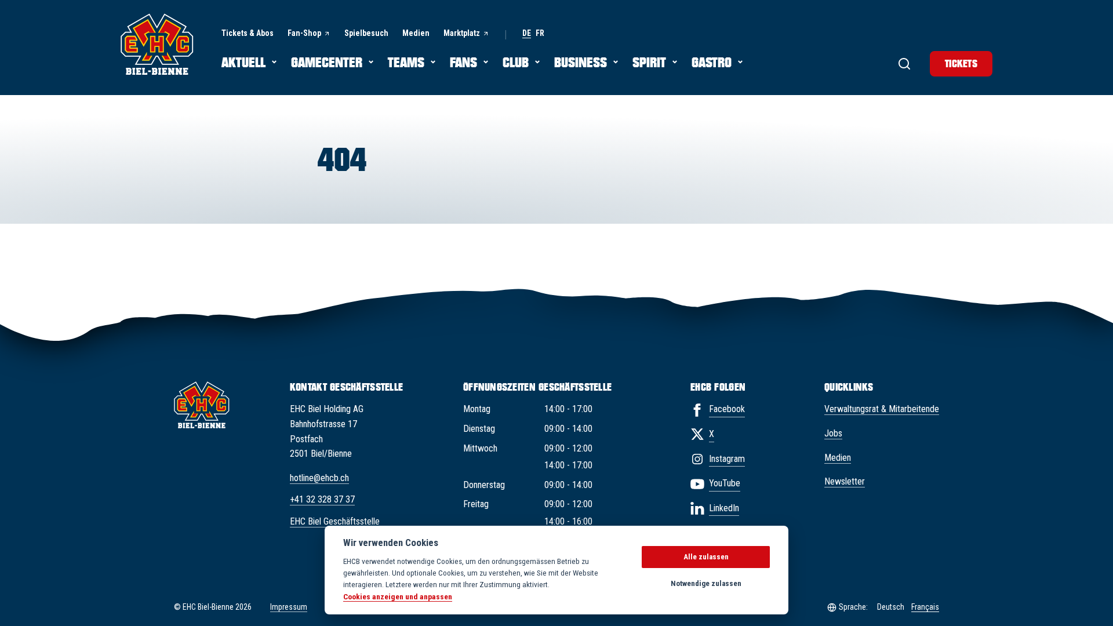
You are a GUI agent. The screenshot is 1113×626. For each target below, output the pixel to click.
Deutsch (890, 607)
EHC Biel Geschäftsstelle (335, 521)
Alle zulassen (706, 556)
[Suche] (904, 64)
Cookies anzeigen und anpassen (397, 596)
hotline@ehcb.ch (319, 477)
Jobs (833, 433)
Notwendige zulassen (706, 583)
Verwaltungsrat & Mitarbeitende (881, 408)
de (526, 33)
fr (540, 33)
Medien (837, 457)
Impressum (288, 607)
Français (925, 607)
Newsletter (844, 481)
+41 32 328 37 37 (322, 499)
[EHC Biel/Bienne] (157, 44)
